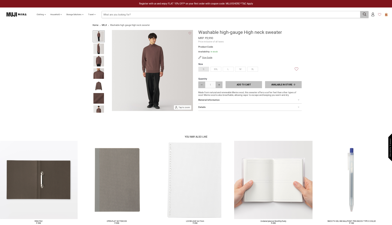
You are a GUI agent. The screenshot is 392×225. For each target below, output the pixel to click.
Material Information (209, 100)
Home (95, 25)
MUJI (104, 25)
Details (202, 107)
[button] (2, 183)
